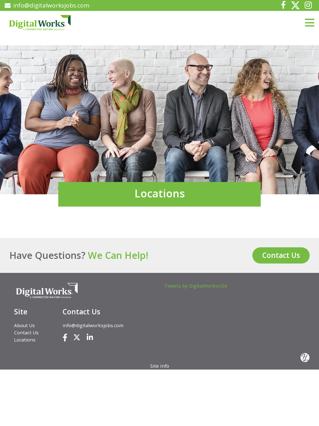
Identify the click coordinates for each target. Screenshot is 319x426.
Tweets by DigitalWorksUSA (195, 286)
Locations (25, 339)
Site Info (159, 366)
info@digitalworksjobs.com (51, 5)
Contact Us (281, 255)
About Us (24, 325)
